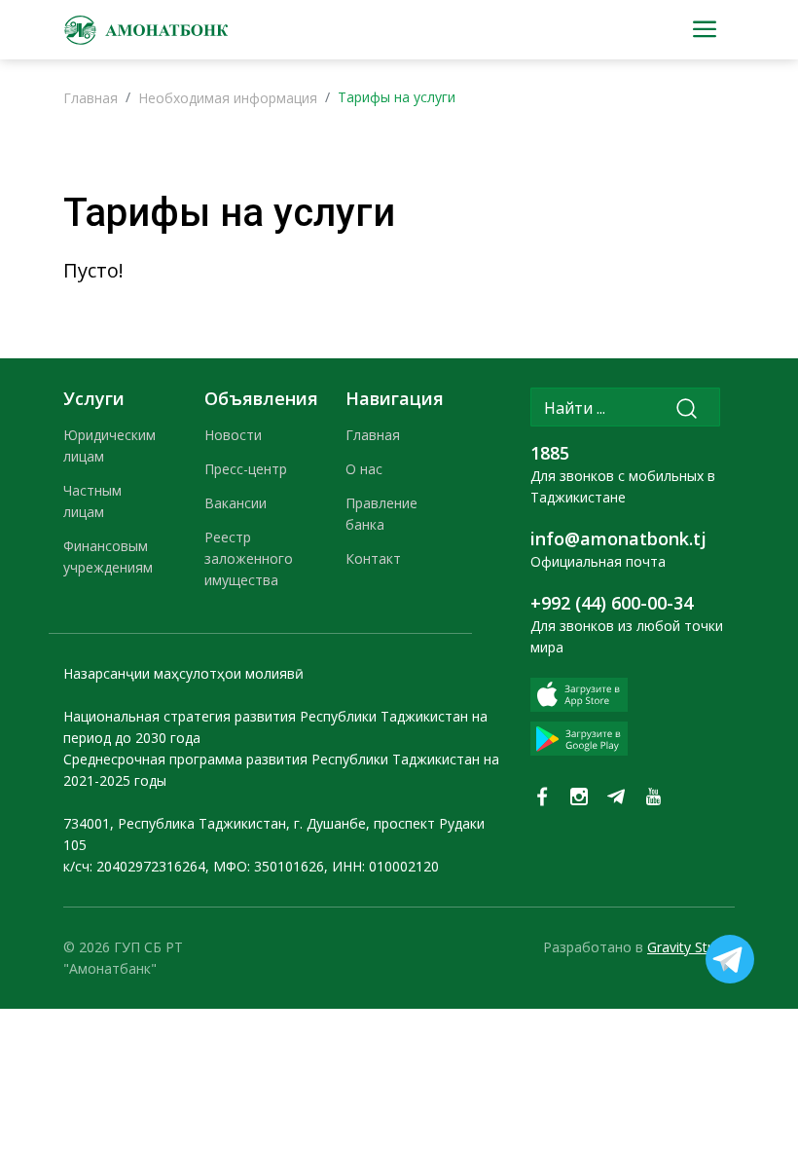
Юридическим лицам (109, 445)
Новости (233, 435)
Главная (90, 98)
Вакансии (235, 503)
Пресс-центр (245, 469)
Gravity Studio (691, 947)
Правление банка (381, 514)
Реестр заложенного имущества (248, 558)
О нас (363, 469)
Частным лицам (92, 501)
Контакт (373, 558)
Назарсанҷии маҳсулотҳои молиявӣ (183, 673)
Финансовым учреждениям (108, 556)
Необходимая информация (227, 98)
